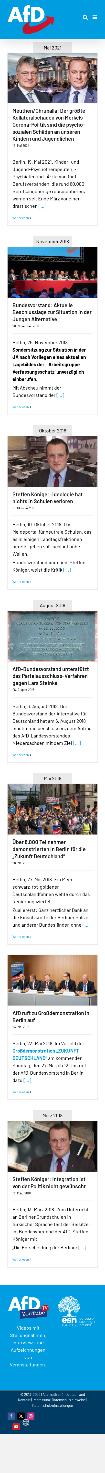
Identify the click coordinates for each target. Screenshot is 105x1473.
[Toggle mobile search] (85, 17)
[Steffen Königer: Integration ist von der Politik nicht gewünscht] (52, 1146)
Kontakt (24, 1400)
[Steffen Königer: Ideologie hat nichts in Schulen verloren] (52, 461)
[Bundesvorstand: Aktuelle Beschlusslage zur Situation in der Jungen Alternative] (52, 272)
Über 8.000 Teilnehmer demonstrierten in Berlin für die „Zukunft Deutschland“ (49, 849)
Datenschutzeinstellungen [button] (52, 1405)
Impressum (41, 1400)
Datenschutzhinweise (68, 1400)
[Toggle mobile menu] (95, 17)
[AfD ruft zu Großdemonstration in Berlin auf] (52, 980)
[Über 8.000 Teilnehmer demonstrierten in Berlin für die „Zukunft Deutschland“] (52, 809)
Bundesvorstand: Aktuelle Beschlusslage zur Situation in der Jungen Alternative (52, 312)
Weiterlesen (20, 218)
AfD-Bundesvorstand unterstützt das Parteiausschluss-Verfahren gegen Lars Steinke (50, 676)
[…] (42, 206)
